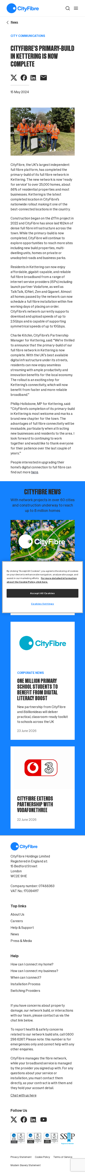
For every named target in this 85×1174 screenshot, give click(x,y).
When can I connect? (26, 977)
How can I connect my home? (32, 964)
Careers (17, 921)
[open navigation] (75, 8)
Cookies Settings (42, 603)
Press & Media (21, 941)
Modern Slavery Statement (26, 1165)
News (15, 934)
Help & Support (22, 927)
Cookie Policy (42, 1157)
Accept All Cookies (42, 593)
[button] (67, 8)
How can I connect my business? (34, 971)
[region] (42, 587)
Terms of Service (62, 1157)
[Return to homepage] (23, 8)
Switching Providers (25, 990)
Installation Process (25, 984)
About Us (17, 914)
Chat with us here (24, 1095)
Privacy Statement (21, 1157)
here (34, 472)
